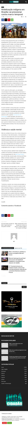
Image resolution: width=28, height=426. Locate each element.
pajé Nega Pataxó (20, 154)
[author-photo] (14, 239)
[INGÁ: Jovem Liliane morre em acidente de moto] (4, 345)
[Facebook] (2, 19)
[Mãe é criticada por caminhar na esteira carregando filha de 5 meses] (4, 253)
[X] (5, 19)
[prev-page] (2, 276)
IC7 (3, 16)
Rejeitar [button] (4, 422)
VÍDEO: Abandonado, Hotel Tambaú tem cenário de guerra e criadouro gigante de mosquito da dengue (21, 226)
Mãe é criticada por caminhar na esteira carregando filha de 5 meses (17, 253)
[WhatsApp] (12, 19)
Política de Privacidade (7, 419)
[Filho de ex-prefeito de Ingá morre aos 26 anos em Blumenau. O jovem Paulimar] (4, 351)
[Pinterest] (9, 19)
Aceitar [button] (9, 422)
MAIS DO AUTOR (18, 248)
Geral (6, 5)
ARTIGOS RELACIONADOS (7, 248)
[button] (2, 2)
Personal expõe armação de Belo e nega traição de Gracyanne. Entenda (7, 225)
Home (2, 5)
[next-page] (4, 276)
